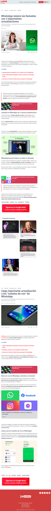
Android (3, 475)
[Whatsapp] (29, 52)
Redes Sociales (33, 2)
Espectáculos (21, 2)
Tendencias (6, 10)
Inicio (2, 10)
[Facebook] (31, 52)
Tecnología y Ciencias (12, 10)
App (16, 202)
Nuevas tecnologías (5, 202)
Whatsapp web (21, 202)
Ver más (13, 107)
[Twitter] (34, 52)
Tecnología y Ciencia (27, 2)
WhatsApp (19, 10)
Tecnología (27, 202)
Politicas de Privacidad (25, 506)
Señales (41, 2)
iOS (6, 475)
